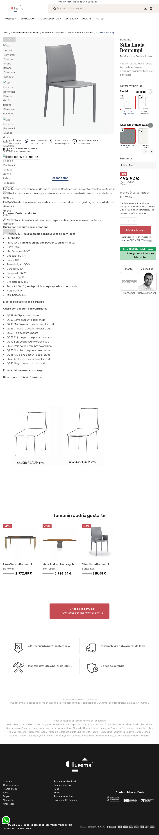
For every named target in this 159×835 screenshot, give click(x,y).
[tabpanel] (20, 550)
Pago (56, 788)
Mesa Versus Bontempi (17, 564)
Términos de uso (62, 785)
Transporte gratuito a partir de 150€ (122, 646)
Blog (5, 792)
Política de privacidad (65, 781)
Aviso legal (8, 803)
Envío (57, 792)
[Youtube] (144, 779)
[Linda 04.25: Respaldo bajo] (128, 102)
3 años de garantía (112, 665)
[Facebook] (116, 779)
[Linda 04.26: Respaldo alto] (146, 102)
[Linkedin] (130, 779)
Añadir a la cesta (135, 229)
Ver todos (141, 91)
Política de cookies (63, 796)
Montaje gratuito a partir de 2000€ (50, 665)
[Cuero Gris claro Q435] (128, 136)
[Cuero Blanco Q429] (146, 136)
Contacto (8, 781)
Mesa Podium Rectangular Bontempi (59, 564)
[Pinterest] (123, 779)
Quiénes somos (11, 785)
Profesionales (10, 788)
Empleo (7, 796)
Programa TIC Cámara (65, 800)
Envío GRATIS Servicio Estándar (138, 249)
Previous (9, 39)
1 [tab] (79, 581)
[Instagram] (137, 779)
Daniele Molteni (145, 56)
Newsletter (8, 800)
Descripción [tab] (60, 178)
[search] (55, 8)
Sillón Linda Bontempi (95, 564)
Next (9, 231)
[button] (79, 611)
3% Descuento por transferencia (49, 646)
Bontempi (126, 39)
